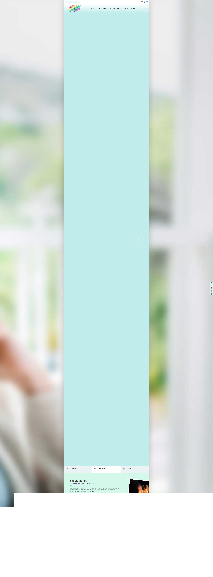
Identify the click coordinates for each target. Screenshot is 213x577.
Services (98, 8)
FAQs (126, 8)
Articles (133, 8)
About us (89, 8)
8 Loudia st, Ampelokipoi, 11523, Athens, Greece (97, 1)
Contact (140, 8)
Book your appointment (116, 8)
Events (105, 8)
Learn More (107, 550)
